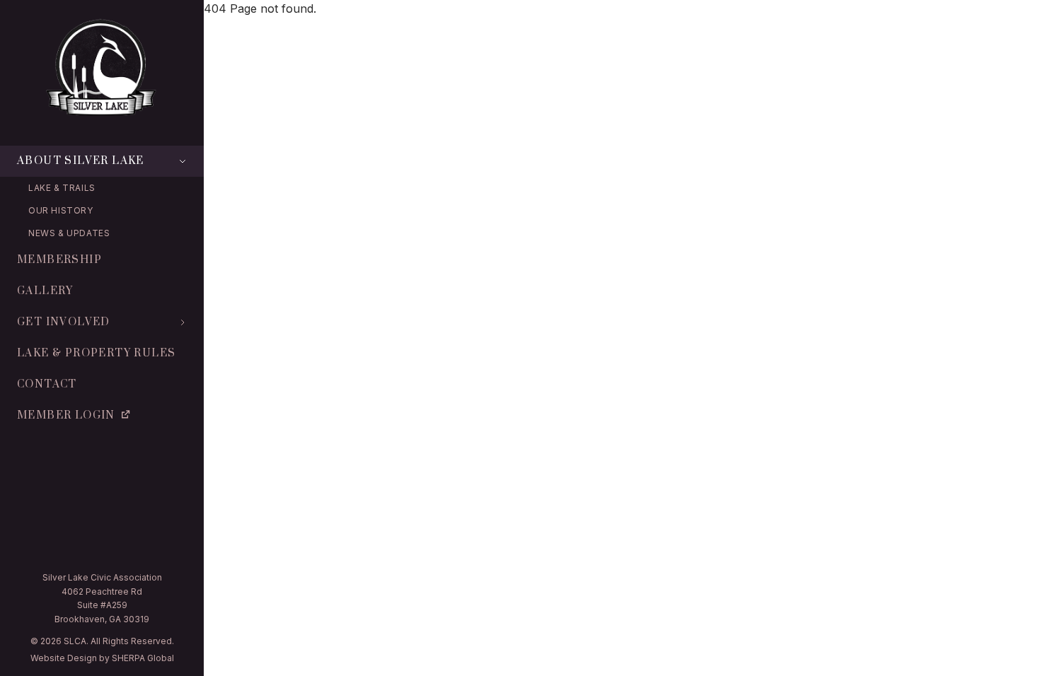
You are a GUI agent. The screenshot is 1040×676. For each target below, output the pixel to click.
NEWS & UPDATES (69, 233)
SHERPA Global (143, 658)
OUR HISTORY (60, 210)
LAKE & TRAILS (62, 187)
